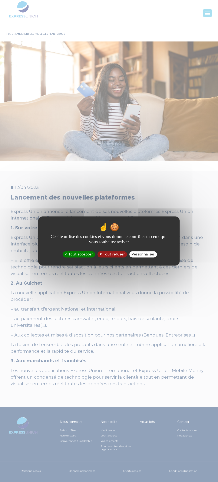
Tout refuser (113, 254)
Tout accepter (80, 254)
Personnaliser (143, 254)
